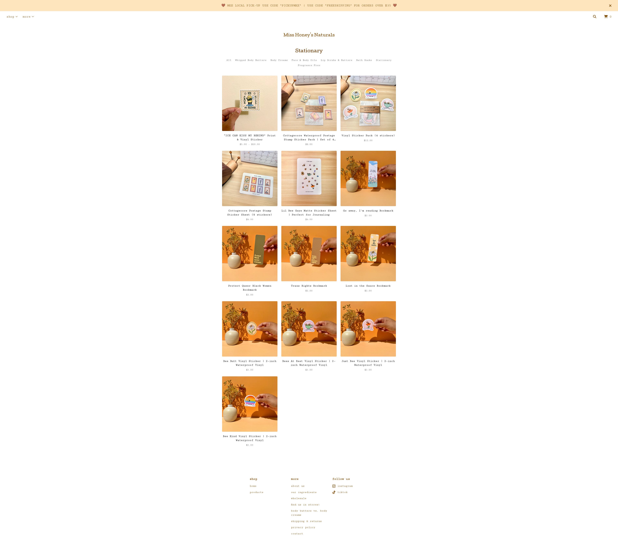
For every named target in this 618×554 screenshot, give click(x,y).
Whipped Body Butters (251, 60)
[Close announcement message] (610, 5)
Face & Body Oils (304, 60)
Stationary (384, 60)
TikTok (342, 492)
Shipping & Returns (306, 521)
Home (253, 486)
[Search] (595, 17)
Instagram (345, 486)
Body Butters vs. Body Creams (309, 513)
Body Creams (279, 60)
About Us (297, 486)
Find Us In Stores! (305, 504)
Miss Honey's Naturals (309, 35)
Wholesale (298, 498)
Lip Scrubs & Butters (336, 60)
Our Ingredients (304, 492)
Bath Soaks (364, 60)
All (228, 60)
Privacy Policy (303, 527)
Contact (297, 533)
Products (256, 492)
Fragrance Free (309, 65)
